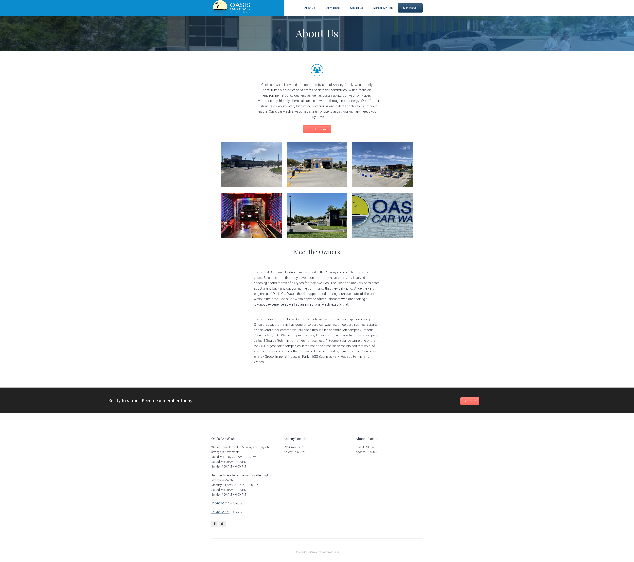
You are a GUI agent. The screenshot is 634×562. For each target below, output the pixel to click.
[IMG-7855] (317, 215)
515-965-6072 (220, 512)
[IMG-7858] (382, 215)
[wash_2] (317, 164)
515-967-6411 (220, 503)
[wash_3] (382, 164)
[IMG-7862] (251, 215)
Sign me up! (470, 401)
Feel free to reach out (317, 129)
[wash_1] (251, 164)
